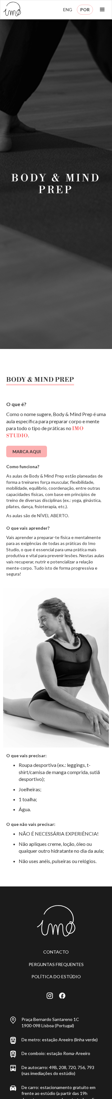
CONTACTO (56, 951)
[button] (102, 9)
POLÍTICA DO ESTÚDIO (56, 976)
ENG (67, 9)
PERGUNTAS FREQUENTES (56, 964)
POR (85, 9)
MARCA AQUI (26, 451)
